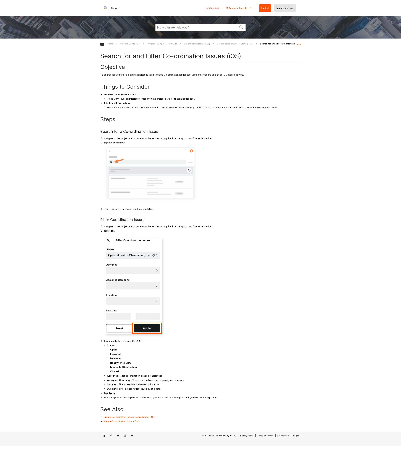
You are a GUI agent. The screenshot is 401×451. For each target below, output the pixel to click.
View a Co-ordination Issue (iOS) (121, 421)
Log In (296, 436)
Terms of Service (265, 436)
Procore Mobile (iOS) (130, 43)
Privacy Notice (247, 436)
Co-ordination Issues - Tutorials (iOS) (235, 43)
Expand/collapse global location (299, 43)
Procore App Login (285, 8)
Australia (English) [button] (237, 8)
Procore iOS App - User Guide (162, 43)
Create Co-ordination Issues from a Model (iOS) (129, 416)
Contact (265, 8)
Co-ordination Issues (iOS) (197, 43)
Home (110, 43)
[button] (241, 27)
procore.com (212, 8)
